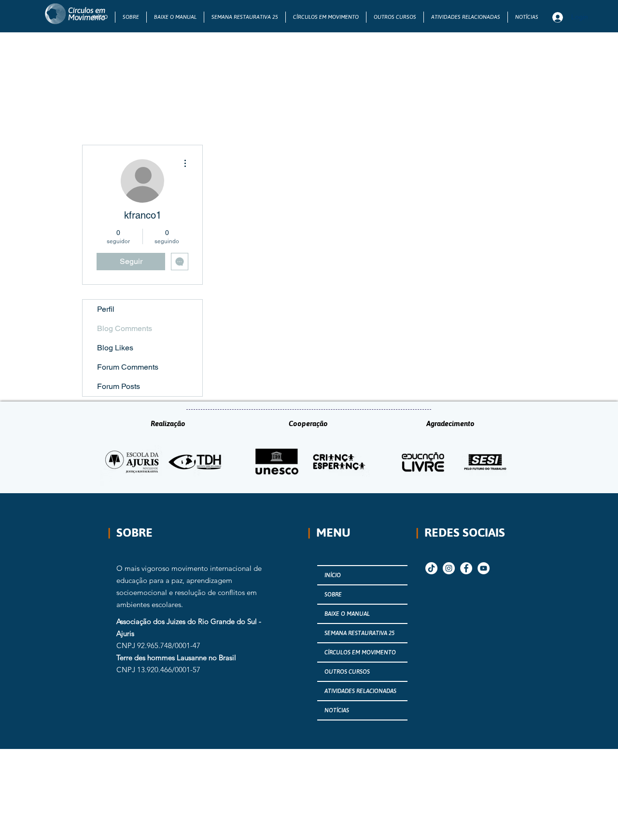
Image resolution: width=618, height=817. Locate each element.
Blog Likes (115, 347)
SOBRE (333, 594)
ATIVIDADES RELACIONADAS (360, 691)
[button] (326, 17)
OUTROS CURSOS (347, 671)
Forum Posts (118, 386)
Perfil (105, 309)
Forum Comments (127, 367)
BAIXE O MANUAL (347, 613)
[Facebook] (466, 568)
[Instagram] (449, 568)
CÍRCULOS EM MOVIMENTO (360, 652)
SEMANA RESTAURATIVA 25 (359, 633)
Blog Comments (124, 328)
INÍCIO (332, 575)
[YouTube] (484, 568)
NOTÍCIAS (336, 710)
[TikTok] (431, 568)
